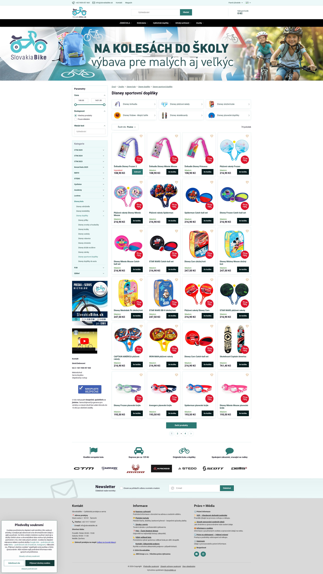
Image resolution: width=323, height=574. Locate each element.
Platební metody (142, 518)
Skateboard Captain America (233, 356)
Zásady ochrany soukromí (170, 566)
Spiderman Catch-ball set (196, 213)
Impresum (201, 541)
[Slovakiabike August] (161, 54)
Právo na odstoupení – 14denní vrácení (212, 535)
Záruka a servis (142, 524)
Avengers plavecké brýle (160, 405)
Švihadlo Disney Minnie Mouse (163, 166)
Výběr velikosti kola (143, 537)
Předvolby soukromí (151, 566)
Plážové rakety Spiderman (161, 213)
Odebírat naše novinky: (105, 490)
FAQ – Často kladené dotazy (147, 531)
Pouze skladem (84, 119)
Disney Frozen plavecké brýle (127, 405)
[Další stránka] (191, 433)
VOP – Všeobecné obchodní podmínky (212, 515)
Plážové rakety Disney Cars (197, 310)
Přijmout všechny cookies (40, 563)
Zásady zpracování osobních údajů (210, 522)
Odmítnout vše (14, 563)
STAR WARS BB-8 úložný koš (162, 310)
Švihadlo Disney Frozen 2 (125, 166)
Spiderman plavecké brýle (196, 405)
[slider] (75, 104)
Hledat (186, 12)
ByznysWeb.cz (170, 570)
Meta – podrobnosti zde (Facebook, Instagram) (27, 545)
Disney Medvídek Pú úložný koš (128, 310)
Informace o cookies (205, 528)
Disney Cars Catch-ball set (196, 356)
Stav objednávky (188, 566)
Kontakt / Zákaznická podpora (148, 544)
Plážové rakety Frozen (230, 166)
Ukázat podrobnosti (29, 569)
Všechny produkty (85, 115)
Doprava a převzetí (143, 512)
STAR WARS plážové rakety (232, 310)
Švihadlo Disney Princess (196, 166)
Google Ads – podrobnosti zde (42, 542)
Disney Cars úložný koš (195, 261)
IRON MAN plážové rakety (161, 356)
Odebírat (227, 488)
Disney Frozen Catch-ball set (233, 213)
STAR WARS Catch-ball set (161, 261)
